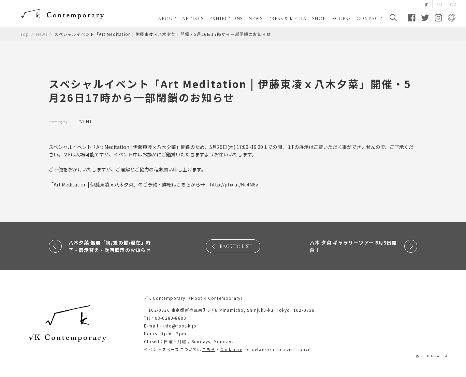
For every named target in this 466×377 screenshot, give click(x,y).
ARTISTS (193, 19)
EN (439, 4)
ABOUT (167, 19)
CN (453, 4)
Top (24, 34)
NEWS (255, 19)
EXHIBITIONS (226, 19)
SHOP (319, 19)
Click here (231, 349)
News (42, 34)
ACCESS (341, 19)
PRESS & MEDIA (287, 19)
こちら (209, 349)
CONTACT (369, 19)
